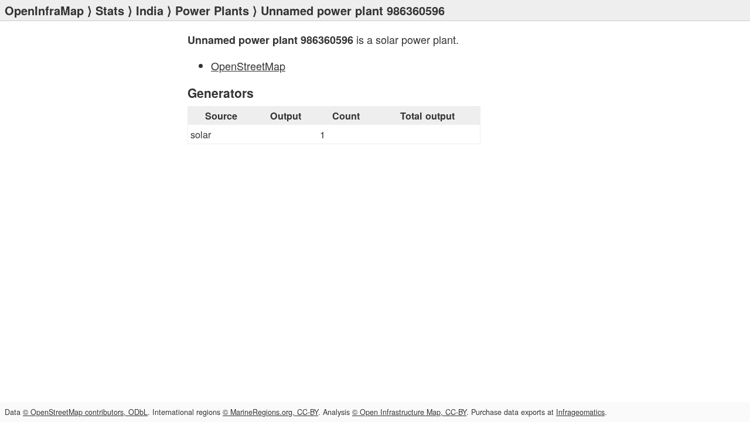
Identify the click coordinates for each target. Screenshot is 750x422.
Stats (110, 10)
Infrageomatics (580, 412)
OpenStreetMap (248, 65)
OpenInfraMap (44, 10)
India (149, 10)
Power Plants (212, 10)
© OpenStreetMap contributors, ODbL (85, 412)
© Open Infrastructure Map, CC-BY (409, 412)
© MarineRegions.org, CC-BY (270, 412)
